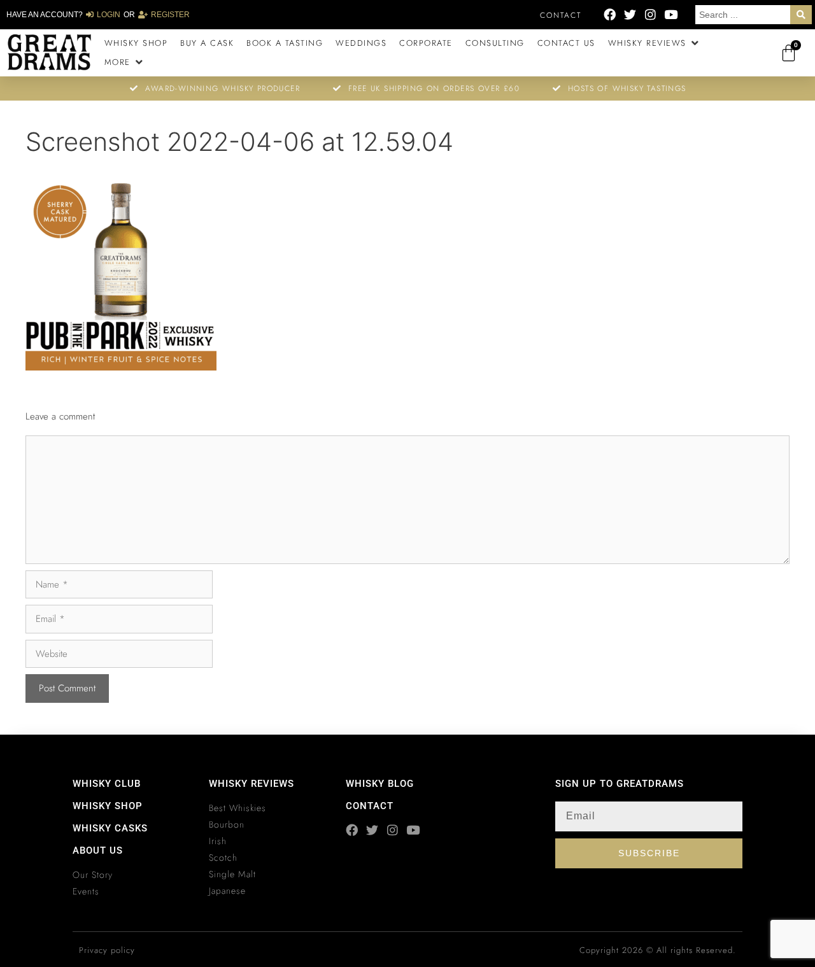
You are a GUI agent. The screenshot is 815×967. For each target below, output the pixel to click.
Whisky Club (107, 783)
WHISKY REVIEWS (251, 783)
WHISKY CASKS (110, 828)
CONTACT (369, 806)
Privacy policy (107, 950)
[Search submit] (801, 14)
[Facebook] (610, 14)
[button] (654, 43)
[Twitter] (630, 14)
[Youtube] (671, 14)
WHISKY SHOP (108, 806)
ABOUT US (98, 850)
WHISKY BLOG (380, 783)
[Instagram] (650, 14)
